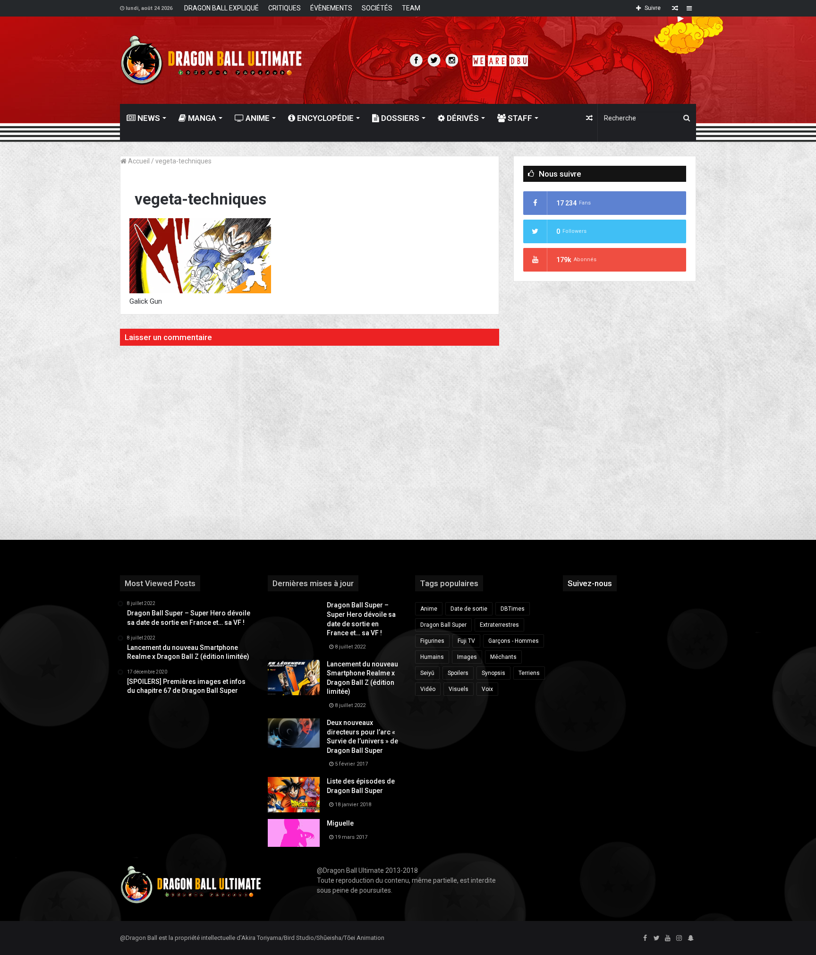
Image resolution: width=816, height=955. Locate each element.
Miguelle (340, 823)
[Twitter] (656, 938)
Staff (519, 118)
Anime (257, 118)
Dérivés (462, 118)
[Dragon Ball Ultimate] (211, 60)
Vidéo (427, 689)
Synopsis (493, 673)
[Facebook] (645, 938)
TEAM (411, 8)
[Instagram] (679, 938)
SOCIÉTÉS (377, 8)
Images (467, 657)
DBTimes (513, 608)
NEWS (148, 118)
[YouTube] (667, 938)
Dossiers (399, 118)
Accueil (138, 161)
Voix (487, 689)
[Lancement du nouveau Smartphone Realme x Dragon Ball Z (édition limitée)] (294, 677)
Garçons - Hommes (513, 641)
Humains (432, 657)
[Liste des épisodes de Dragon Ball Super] (294, 794)
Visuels (458, 689)
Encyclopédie (324, 118)
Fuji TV (466, 641)
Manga (201, 118)
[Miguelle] (294, 832)
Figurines (432, 641)
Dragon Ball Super (443, 625)
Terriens (529, 673)
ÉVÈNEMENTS (331, 8)
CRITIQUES (284, 8)
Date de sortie (468, 608)
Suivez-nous (590, 583)
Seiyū (427, 673)
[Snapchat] (690, 938)
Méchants (503, 657)
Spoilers (458, 673)
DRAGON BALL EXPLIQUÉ (221, 8)
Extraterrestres (499, 625)
